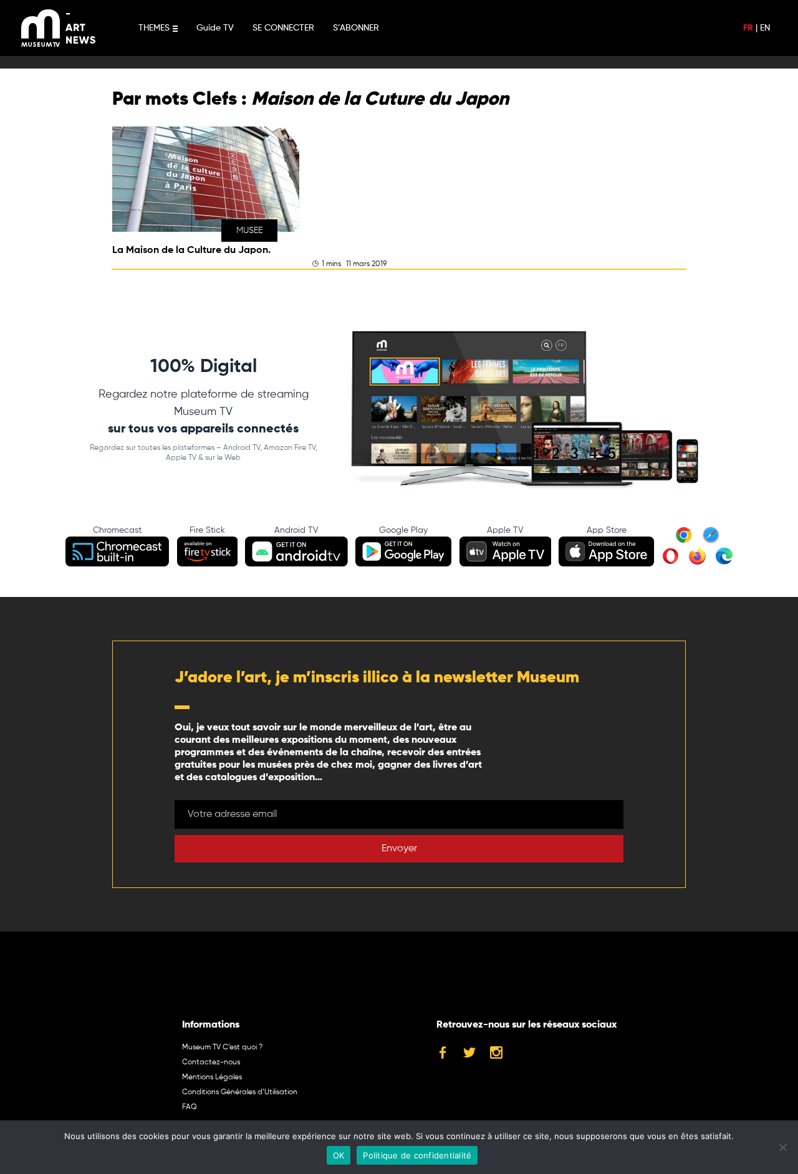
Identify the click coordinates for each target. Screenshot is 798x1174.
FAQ (189, 1107)
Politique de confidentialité (417, 1155)
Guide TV (215, 28)
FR (748, 28)
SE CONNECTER (283, 28)
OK (339, 1155)
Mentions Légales (212, 1077)
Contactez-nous (211, 1062)
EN (765, 28)
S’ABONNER (356, 28)
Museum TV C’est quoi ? (222, 1047)
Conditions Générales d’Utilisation (239, 1092)
